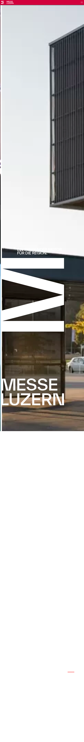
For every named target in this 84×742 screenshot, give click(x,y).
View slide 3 (78, 672)
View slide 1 (63, 672)
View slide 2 (71, 672)
